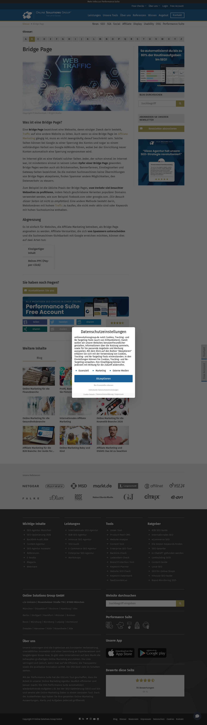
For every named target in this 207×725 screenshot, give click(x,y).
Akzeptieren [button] (103, 378)
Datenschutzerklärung (104, 394)
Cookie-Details (89, 394)
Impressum (119, 394)
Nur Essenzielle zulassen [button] (103, 385)
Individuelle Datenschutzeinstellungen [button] (103, 390)
